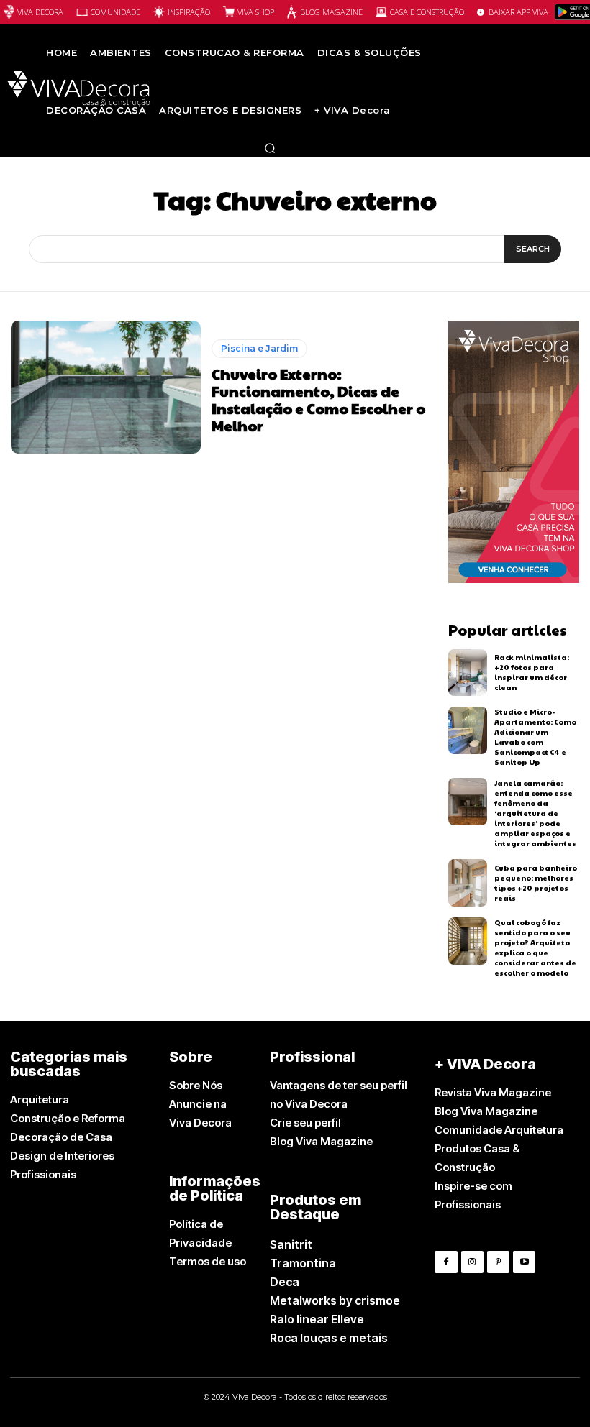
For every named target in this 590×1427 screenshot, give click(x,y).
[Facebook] (446, 1262)
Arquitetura (39, 1099)
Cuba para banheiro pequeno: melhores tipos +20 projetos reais (535, 883)
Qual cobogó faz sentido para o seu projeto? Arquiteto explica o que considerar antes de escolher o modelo (535, 947)
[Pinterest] (498, 1262)
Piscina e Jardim (259, 348)
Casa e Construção (427, 11)
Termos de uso (207, 1261)
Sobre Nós (195, 1085)
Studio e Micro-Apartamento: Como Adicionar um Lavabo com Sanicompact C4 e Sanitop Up (535, 737)
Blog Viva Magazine (321, 1141)
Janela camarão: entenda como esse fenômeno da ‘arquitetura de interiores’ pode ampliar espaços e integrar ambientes (535, 813)
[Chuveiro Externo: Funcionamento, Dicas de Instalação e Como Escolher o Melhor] (106, 387)
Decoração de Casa (61, 1137)
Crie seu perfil (305, 1122)
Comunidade (115, 11)
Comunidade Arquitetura (499, 1130)
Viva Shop (255, 11)
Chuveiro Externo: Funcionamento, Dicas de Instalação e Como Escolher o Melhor (318, 400)
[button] (269, 148)
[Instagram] (472, 1262)
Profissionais (43, 1174)
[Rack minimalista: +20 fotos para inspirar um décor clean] (468, 673)
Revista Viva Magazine (493, 1092)
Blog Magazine (331, 11)
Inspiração (189, 11)
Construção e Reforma (67, 1118)
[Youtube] (524, 1262)
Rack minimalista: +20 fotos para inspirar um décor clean (531, 672)
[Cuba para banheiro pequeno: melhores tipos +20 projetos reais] (468, 883)
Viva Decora (40, 11)
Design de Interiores (62, 1155)
